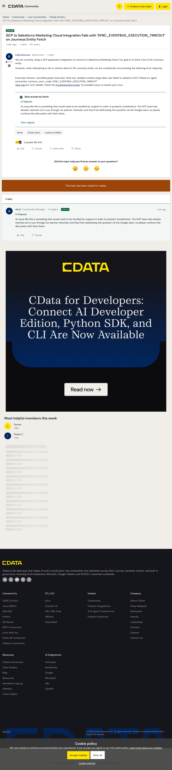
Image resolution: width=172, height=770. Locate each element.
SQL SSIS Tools (53, 611)
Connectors (94, 600)
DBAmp (49, 616)
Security (7, 731)
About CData (137, 600)
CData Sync (33, 132)
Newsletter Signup (13, 683)
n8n (47, 683)
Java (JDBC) (9, 606)
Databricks (51, 667)
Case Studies (10, 667)
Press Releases (138, 606)
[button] (4, 7)
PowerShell (51, 622)
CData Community (13, 662)
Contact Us (136, 637)
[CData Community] (29, 579)
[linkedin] (5, 579)
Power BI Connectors (14, 637)
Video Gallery (10, 694)
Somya (17, 424)
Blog (5, 672)
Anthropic (50, 662)
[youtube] (17, 579)
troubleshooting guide (68, 84)
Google (49, 672)
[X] (11, 579)
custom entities (53, 132)
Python (6, 616)
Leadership (136, 622)
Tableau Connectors (14, 643)
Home (6, 16)
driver (20, 132)
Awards (134, 616)
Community (18, 16)
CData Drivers (57, 16)
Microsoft (50, 678)
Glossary (7, 688)
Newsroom (136, 611)
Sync (48, 600)
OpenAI (49, 688)
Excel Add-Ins (10, 632)
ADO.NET (7, 611)
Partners (135, 627)
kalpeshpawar (23, 54)
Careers (134, 632)
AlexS (18, 209)
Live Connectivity (37, 16)
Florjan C (18, 434)
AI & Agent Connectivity (101, 611)
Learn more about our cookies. (145, 747)
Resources (8, 678)
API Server (8, 622)
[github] (23, 579)
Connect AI (51, 606)
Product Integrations (99, 606)
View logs (20, 84)
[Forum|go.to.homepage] (23, 6)
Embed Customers (98, 616)
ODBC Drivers (10, 600)
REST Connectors (12, 627)
